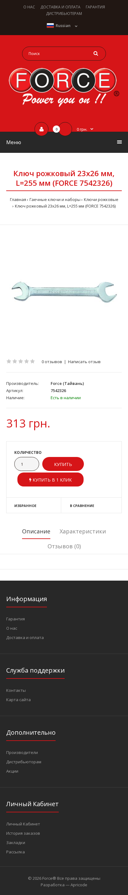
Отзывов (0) (64, 546)
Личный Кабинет (23, 824)
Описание (36, 531)
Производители (22, 752)
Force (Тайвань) (67, 383)
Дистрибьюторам (23, 762)
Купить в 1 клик (51, 480)
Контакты (16, 690)
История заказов (23, 833)
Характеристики (83, 531)
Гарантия (15, 619)
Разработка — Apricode (64, 885)
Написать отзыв (84, 361)
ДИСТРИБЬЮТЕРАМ (64, 13)
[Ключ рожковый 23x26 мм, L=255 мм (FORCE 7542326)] (64, 291)
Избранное (25, 505)
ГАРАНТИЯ (95, 7)
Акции (12, 771)
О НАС (29, 7)
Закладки (15, 842)
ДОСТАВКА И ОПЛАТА (60, 7)
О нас (11, 628)
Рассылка (15, 852)
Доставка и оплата (25, 637)
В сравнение (82, 505)
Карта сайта (18, 699)
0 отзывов (52, 361)
